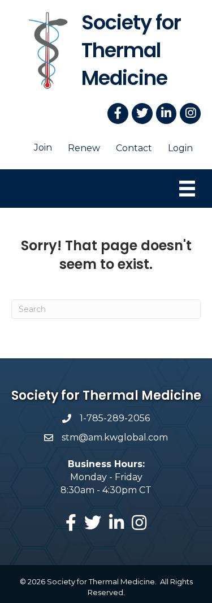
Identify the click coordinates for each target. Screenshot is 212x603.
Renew (84, 148)
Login (180, 148)
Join (43, 147)
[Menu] (187, 188)
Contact (134, 148)
